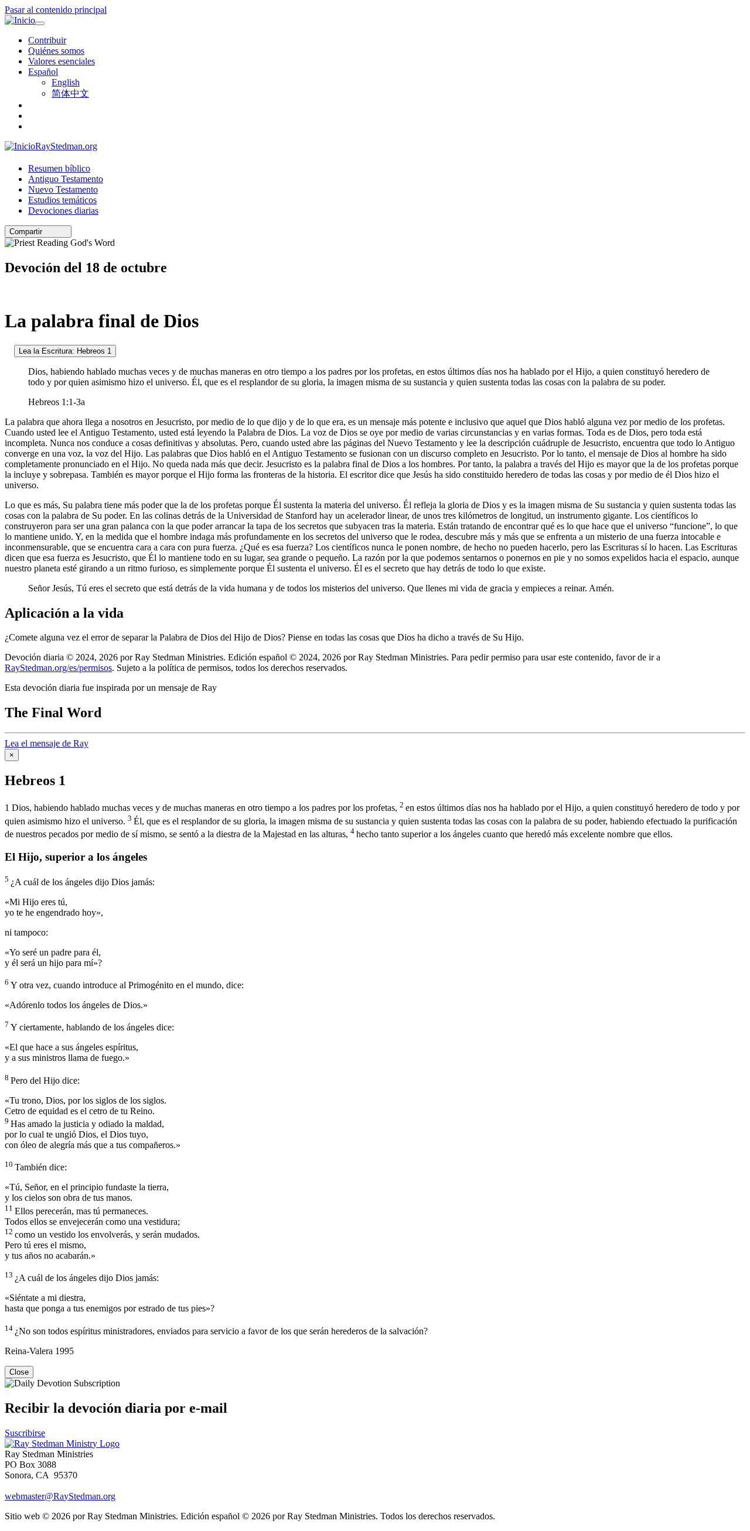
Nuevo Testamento (63, 189)
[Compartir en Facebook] (64, 231)
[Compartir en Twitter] (56, 231)
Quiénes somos (56, 51)
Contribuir (47, 40)
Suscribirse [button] (25, 1433)
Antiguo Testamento (65, 179)
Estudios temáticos (62, 200)
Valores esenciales (61, 61)
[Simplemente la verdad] (8, 350)
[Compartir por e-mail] (47, 231)
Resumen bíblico (59, 168)
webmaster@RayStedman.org (60, 1496)
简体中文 (70, 93)
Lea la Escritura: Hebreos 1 (65, 351)
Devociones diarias (63, 210)
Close (19, 1372)
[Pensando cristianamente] (8, 292)
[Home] (62, 1443)
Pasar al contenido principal (56, 10)
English (66, 82)
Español (43, 72)
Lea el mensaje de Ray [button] (46, 743)
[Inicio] (20, 20)
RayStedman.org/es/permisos (58, 668)
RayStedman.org (66, 146)
